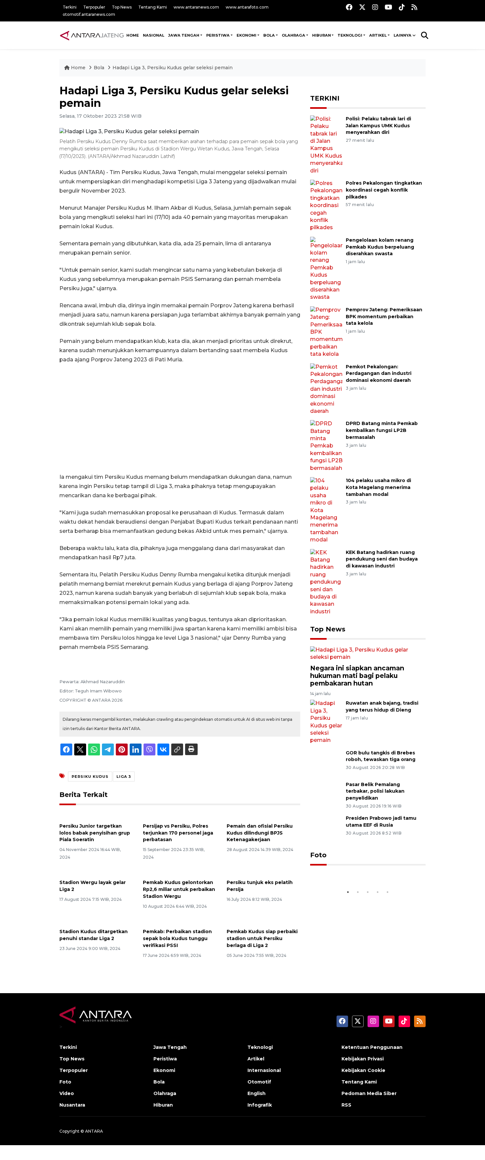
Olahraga (164, 1093)
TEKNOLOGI (350, 35)
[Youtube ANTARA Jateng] (388, 7)
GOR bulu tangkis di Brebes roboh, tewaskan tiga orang (380, 756)
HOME (132, 35)
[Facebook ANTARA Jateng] (349, 7)
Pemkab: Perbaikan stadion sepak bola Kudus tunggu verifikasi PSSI (177, 938)
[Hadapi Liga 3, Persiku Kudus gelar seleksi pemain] (368, 653)
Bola (100, 68)
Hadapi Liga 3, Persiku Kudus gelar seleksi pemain (173, 68)
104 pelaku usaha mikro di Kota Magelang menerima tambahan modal (378, 487)
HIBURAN (321, 35)
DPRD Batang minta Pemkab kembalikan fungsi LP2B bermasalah (382, 430)
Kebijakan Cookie (363, 1070)
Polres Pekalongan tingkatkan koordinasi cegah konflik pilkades (384, 190)
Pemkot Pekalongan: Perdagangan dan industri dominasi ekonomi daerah (378, 373)
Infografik (259, 1105)
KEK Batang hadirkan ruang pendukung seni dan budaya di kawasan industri (382, 559)
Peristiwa (165, 1059)
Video (66, 1093)
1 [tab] (348, 892)
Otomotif (259, 1082)
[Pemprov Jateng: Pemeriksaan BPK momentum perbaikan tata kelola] (326, 331)
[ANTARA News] (91, 35)
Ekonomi (164, 1070)
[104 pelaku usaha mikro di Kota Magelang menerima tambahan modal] (326, 510)
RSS (346, 1105)
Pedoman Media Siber (369, 1093)
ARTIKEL (378, 35)
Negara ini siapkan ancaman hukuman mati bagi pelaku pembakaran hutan (357, 675)
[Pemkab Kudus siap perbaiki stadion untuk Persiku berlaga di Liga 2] (263, 921)
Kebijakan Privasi (362, 1059)
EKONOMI (246, 35)
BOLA (269, 35)
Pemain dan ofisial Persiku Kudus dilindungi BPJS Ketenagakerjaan (260, 833)
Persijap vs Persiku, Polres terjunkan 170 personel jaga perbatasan (178, 833)
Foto (318, 855)
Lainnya (402, 35)
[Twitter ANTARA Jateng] (362, 7)
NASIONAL (153, 35)
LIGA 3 (123, 776)
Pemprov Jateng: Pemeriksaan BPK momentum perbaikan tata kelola (384, 316)
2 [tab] (358, 892)
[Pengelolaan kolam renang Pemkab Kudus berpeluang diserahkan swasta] (326, 268)
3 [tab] (368, 892)
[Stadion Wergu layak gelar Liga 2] (96, 872)
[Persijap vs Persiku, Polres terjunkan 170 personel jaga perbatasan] (179, 815)
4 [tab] (377, 892)
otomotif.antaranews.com (89, 14)
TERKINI (325, 98)
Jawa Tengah (183, 35)
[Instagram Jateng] (375, 7)
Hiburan (163, 1105)
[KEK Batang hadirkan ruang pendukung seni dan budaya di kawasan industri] (326, 582)
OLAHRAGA (293, 35)
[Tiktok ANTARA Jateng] (402, 7)
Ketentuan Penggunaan (372, 1047)
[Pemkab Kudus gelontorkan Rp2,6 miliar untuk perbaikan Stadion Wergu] (179, 872)
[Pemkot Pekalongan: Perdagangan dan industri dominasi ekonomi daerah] (326, 388)
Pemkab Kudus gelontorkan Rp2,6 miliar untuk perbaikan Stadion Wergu (179, 889)
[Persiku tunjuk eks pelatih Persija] (263, 872)
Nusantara (72, 1105)
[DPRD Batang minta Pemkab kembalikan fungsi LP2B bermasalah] (326, 446)
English (256, 1093)
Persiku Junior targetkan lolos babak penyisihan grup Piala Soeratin (94, 833)
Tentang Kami (152, 7)
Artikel (255, 1059)
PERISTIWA (218, 35)
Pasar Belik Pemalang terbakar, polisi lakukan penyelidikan (375, 791)
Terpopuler (94, 7)
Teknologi (260, 1047)
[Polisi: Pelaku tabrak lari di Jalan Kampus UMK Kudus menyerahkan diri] (326, 144)
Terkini (70, 7)
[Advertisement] (179, 418)
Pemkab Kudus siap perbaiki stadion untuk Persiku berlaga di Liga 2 (262, 938)
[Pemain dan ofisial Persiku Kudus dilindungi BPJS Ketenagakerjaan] (263, 815)
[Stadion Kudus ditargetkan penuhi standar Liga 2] (96, 921)
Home (78, 68)
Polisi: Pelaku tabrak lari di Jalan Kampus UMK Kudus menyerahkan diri (378, 126)
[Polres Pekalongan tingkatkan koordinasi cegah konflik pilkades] (326, 205)
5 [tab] (387, 892)
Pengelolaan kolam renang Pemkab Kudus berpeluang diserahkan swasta (380, 247)
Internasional (264, 1070)
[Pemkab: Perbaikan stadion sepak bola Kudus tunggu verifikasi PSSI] (179, 921)
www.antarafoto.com (247, 7)
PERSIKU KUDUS (90, 776)
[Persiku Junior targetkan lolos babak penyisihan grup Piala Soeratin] (96, 815)
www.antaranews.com (196, 7)
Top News (122, 7)
